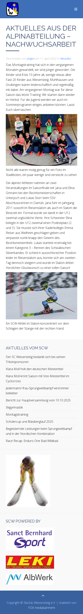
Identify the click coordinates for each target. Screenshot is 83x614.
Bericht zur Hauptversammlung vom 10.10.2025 (38, 400)
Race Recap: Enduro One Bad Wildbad (32, 441)
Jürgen (31, 58)
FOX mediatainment (41, 608)
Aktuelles (65, 58)
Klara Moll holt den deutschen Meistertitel (34, 369)
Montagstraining (17, 414)
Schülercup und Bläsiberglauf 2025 (29, 421)
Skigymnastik (14, 407)
